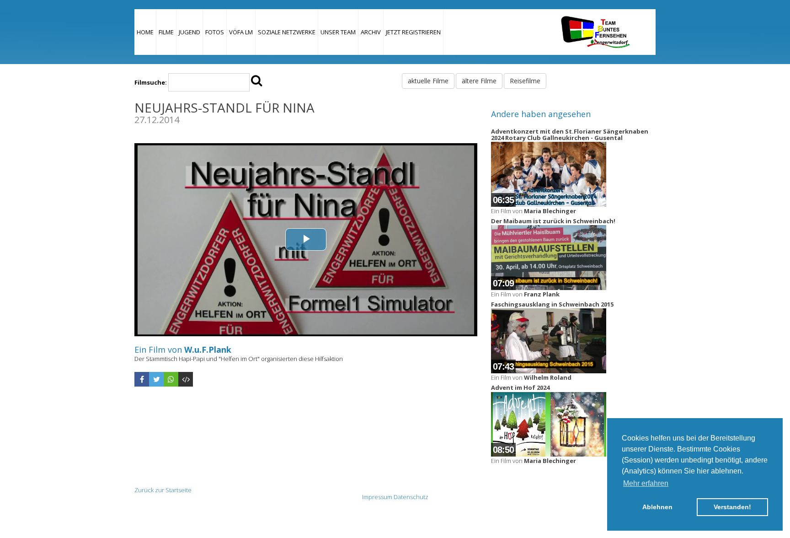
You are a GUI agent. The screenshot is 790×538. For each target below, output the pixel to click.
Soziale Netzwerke (286, 32)
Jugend (189, 32)
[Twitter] (156, 379)
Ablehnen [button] (657, 507)
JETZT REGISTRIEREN (413, 32)
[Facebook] (141, 379)
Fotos (214, 32)
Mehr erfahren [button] (645, 483)
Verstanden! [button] (732, 507)
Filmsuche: (150, 82)
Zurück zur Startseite (163, 490)
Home (145, 32)
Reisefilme (525, 80)
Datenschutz (411, 497)
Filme (166, 32)
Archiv (371, 32)
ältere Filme (479, 80)
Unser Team (338, 32)
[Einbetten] (185, 379)
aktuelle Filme (428, 80)
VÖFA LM (241, 32)
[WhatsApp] (171, 379)
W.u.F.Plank (207, 349)
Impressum (377, 497)
